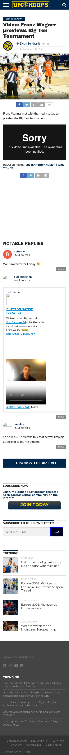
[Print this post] (34, 104)
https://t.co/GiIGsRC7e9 (20, 333)
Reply (61, 269)
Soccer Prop (34, 745)
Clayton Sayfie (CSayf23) (19, 311)
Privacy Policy (40, 741)
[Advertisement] (34, 205)
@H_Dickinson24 (16, 322)
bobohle (19, 251)
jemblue (19, 424)
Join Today (34, 504)
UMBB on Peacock (16, 741)
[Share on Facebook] (19, 104)
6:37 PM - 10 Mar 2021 (18, 407)
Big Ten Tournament (40, 165)
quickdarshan (23, 276)
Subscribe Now (15, 485)
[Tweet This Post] (26, 104)
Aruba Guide (54, 745)
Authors (58, 741)
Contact (16, 745)
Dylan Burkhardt (30, 43)
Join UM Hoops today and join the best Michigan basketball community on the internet (30, 495)
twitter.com (13, 292)
